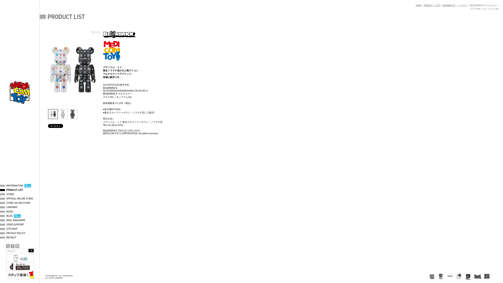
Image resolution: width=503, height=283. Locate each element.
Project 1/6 (440, 276)
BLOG (9, 216)
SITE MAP (11, 229)
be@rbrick (432, 276)
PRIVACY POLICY (15, 233)
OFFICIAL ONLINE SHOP (20, 198)
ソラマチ (462, 5)
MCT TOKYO (450, 276)
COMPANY (12, 207)
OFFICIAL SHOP (15, 194)
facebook (13, 246)
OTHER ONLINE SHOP (18, 203)
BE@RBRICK (449, 5)
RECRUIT (12, 237)
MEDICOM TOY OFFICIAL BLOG (487, 276)
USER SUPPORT (15, 224)
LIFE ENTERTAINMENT (468, 276)
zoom (96, 32)
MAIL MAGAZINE (15, 220)
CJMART (459, 276)
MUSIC (10, 211)
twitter (8, 246)
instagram (17, 246)
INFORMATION (14, 185)
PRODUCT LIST (14, 190)
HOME (418, 5)
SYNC (478, 276)
